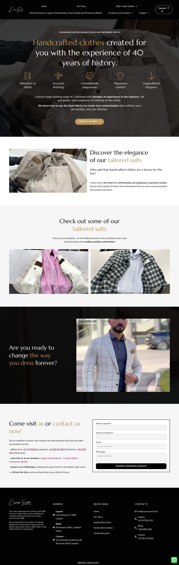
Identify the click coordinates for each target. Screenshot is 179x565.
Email (98, 442)
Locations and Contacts (119, 12)
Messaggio (100, 452)
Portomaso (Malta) (18, 461)
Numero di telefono (104, 433)
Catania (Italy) (70, 458)
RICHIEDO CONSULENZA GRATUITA (131, 466)
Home (44, 6)
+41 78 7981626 (30, 449)
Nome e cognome (103, 423)
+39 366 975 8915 (57, 449)
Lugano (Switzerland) (50, 458)
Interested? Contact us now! (88, 562)
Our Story (81, 6)
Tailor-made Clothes (125, 6)
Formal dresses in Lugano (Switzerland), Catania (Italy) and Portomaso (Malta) (66, 12)
